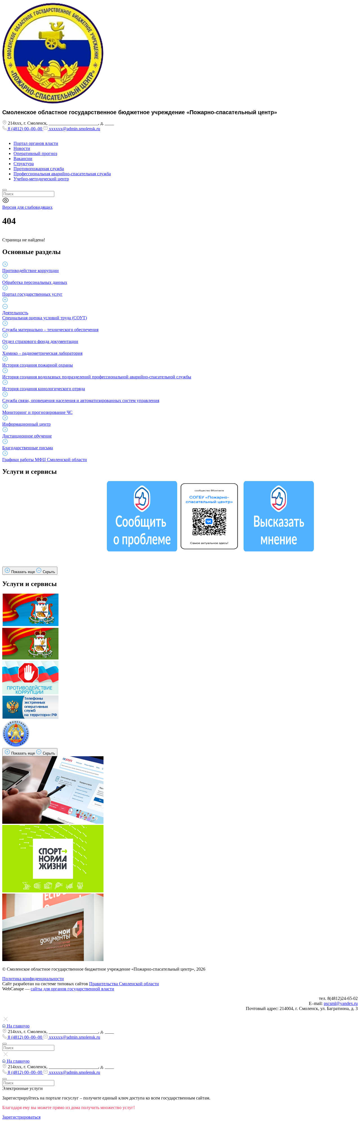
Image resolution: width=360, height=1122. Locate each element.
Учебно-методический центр (41, 178)
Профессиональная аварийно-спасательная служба (62, 173)
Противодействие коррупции (30, 270)
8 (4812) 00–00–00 (25, 128)
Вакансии (23, 158)
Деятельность (15, 312)
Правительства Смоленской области (124, 983)
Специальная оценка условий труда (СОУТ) (44, 317)
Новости (22, 148)
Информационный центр (26, 424)
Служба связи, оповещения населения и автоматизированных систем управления (80, 400)
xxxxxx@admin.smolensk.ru (74, 128)
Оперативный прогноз (35, 153)
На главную (18, 1026)
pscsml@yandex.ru (341, 1003)
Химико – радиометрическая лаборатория (42, 353)
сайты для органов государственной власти (72, 988)
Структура (24, 163)
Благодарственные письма (27, 447)
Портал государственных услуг (32, 294)
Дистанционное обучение (27, 436)
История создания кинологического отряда (43, 388)
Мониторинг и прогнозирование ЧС (37, 412)
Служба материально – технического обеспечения (50, 329)
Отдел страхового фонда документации (40, 341)
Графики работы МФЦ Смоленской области (44, 459)
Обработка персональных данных (34, 282)
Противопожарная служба (39, 168)
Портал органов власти (36, 143)
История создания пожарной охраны (37, 365)
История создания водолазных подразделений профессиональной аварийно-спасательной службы (96, 376)
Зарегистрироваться (21, 1117)
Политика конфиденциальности (33, 978)
